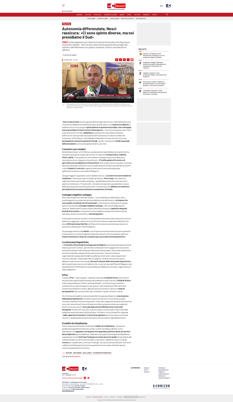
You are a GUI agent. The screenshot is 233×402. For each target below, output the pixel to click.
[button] (116, 59)
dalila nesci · (87, 353)
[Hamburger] (63, 6)
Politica (77, 356)
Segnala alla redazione (97, 397)
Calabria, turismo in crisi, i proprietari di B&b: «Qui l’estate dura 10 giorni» (155, 74)
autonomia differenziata (102, 353)
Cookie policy (112, 397)
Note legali (119, 397)
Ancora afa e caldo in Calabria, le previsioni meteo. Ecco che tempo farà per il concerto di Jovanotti (154, 83)
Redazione (88, 397)
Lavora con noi (141, 397)
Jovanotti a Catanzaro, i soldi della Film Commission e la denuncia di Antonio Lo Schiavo (155, 92)
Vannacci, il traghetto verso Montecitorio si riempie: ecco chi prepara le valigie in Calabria (153, 55)
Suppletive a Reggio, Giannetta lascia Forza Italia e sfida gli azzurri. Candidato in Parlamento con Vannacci (154, 65)
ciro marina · (77, 353)
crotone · (69, 353)
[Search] (167, 15)
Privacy (106, 397)
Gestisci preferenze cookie (131, 397)
